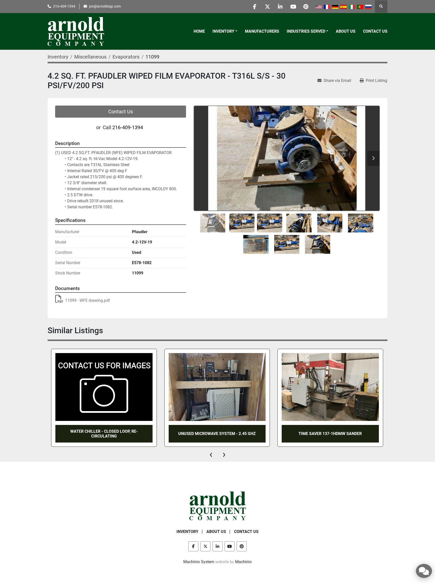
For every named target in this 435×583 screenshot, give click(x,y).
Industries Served (306, 31)
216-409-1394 (64, 6)
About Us (345, 31)
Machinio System (198, 561)
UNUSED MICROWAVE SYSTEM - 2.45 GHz (130, 433)
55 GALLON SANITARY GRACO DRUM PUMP (356, 433)
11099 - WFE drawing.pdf (87, 300)
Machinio (243, 561)
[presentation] (210, 454)
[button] (224, 31)
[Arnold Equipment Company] (217, 505)
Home (199, 31)
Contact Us (375, 31)
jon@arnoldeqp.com (105, 6)
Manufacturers (262, 31)
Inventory (223, 31)
